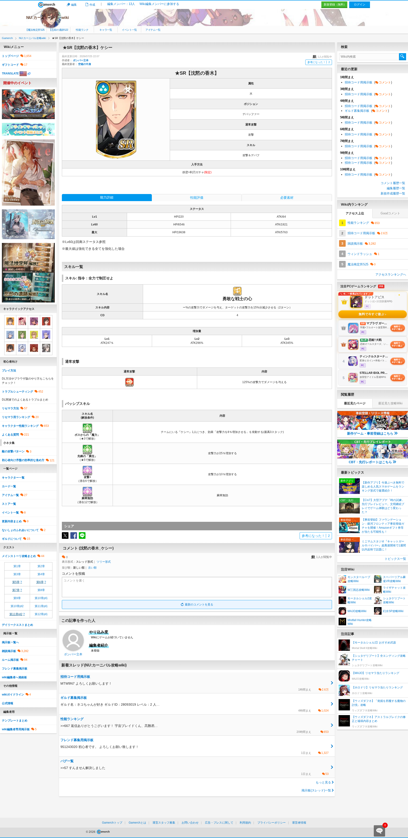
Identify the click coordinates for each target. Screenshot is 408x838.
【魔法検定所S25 (35, 29)
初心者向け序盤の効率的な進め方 (23, 460)
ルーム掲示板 (10, 659)
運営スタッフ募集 (164, 822)
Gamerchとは (137, 822)
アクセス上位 (355, 213)
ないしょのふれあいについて (20, 530)
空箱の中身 (84, 64)
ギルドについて (12, 538)
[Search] (402, 56)
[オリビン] (22, 335)
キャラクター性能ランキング (20, 426)
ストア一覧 (9, 503)
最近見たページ (355, 403)
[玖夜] (46, 335)
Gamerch (46, 5)
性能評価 (196, 197)
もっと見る (323, 782)
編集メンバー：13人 (121, 4)
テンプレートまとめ (14, 720)
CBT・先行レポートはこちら (370, 462)
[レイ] (46, 348)
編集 (74, 4)
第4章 (41, 574)
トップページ (10, 56)
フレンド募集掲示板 (14, 668)
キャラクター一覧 (13, 477)
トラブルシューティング (17, 391)
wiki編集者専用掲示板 (16, 729)
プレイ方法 (9, 370)
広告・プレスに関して (219, 822)
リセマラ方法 (10, 408)
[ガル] (10, 348)
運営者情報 (299, 822)
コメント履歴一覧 (393, 183)
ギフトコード (10, 64)
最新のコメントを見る (199, 604)
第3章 (17, 574)
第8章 (41, 590)
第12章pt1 (41, 614)
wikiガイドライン (13, 694)
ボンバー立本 (81, 60)
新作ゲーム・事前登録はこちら (370, 433)
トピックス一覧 (395, 559)
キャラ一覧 (105, 29)
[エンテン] (34, 348)
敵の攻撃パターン (13, 451)
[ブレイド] (22, 348)
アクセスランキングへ (390, 274)
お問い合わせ (190, 822)
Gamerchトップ (112, 822)
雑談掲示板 (9, 651)
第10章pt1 (41, 598)
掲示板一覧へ (10, 642)
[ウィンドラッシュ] (28, 104)
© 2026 (91, 832)
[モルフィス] (34, 321)
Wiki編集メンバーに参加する (159, 4)
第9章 (17, 598)
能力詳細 (106, 197)
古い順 (92, 567)
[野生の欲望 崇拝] (28, 224)
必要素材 (286, 197)
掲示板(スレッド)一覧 (316, 790)
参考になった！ (318, 62)
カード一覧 (9, 486)
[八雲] (46, 321)
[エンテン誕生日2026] (28, 172)
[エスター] (22, 321)
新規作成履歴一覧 (393, 193)
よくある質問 (10, 434)
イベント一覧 (129, 29)
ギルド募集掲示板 (367, 110)
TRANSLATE (10, 73)
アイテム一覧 (153, 29)
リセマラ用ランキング (16, 417)
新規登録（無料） (335, 4)
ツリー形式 (104, 561)
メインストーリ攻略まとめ (19, 556)
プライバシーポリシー (271, 822)
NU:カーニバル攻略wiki (47, 17)
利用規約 (245, 822)
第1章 (17, 566)
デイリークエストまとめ (17, 624)
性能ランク (82, 29)
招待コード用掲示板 (368, 82)
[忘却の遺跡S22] (28, 287)
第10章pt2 (17, 606)
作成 (92, 4)
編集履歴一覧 (396, 188)
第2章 (41, 566)
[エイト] (10, 321)
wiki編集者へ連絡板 (14, 677)
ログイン (359, 4)
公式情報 (7, 703)
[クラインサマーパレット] (28, 129)
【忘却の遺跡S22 (58, 29)
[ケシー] (34, 335)
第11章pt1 (41, 606)
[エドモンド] (10, 335)
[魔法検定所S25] (28, 257)
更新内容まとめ (12, 521)
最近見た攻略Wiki (390, 403)
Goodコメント (390, 213)
